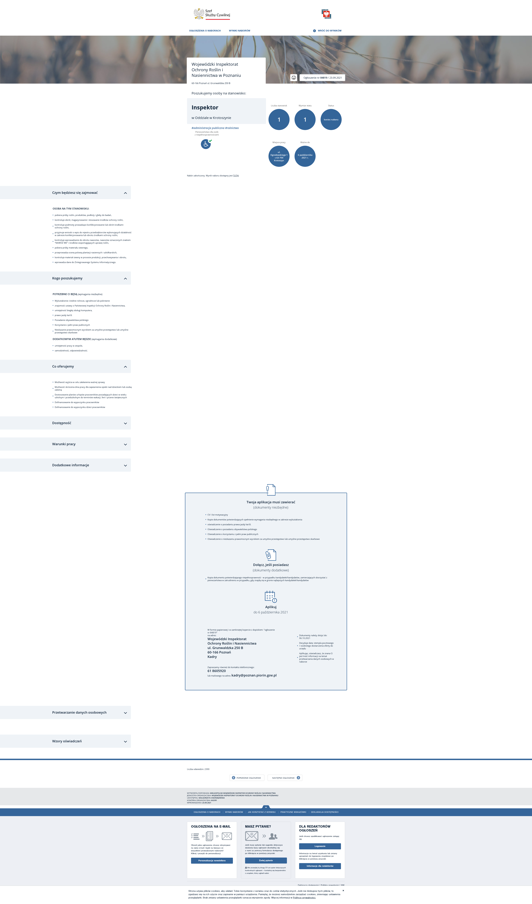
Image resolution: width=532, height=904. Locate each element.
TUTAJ (236, 175)
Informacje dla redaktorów (320, 866)
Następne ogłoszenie (283, 778)
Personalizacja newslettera (212, 860)
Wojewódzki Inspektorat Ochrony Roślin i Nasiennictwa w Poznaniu (216, 69)
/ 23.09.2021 (323, 77)
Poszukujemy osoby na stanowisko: (219, 93)
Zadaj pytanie (266, 860)
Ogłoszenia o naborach (205, 30)
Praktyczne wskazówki (293, 812)
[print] (293, 77)
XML (343, 885)
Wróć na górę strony (266, 806)
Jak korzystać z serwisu (262, 812)
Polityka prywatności (330, 885)
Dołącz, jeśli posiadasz (271, 567)
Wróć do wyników (330, 30)
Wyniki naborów (239, 30)
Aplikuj (271, 609)
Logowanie (320, 846)
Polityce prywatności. (304, 897)
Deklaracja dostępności (324, 812)
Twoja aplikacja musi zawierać (271, 504)
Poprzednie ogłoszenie (249, 778)
